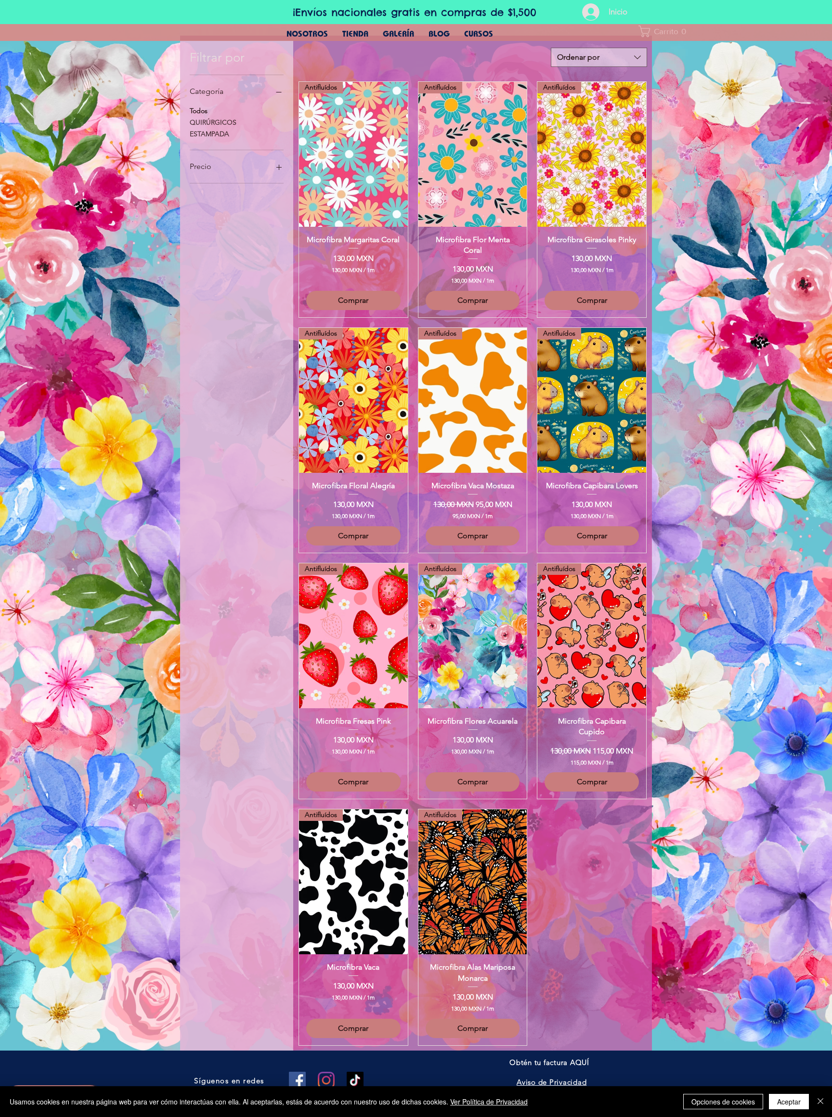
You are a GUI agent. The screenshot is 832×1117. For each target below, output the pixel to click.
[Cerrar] (820, 1101)
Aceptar (789, 1101)
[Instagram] (326, 1080)
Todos (199, 110)
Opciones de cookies (723, 1101)
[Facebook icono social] (297, 1080)
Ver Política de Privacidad (489, 1101)
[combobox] (599, 57)
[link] (665, 31)
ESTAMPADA (209, 134)
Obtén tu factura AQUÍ (549, 1062)
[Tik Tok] (355, 1080)
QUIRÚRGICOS (213, 122)
